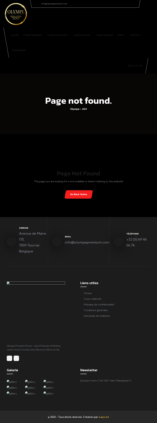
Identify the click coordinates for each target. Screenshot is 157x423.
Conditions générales (96, 310)
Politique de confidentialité (99, 304)
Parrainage (18, 50)
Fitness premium (32, 35)
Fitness (88, 293)
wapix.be (104, 416)
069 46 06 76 (135, 65)
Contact (135, 35)
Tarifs (120, 35)
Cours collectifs (57, 35)
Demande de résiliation (97, 315)
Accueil (15, 35)
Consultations (81, 35)
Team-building (104, 35)
